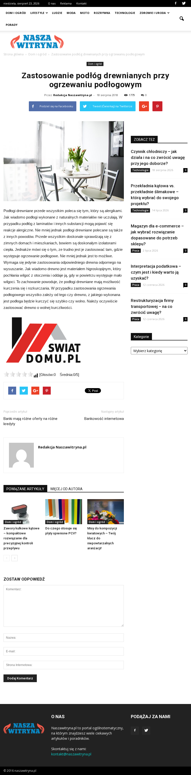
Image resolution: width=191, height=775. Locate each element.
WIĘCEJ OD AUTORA (66, 489)
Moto (84, 13)
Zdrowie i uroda (153, 13)
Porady (11, 25)
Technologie (125, 13)
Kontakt (81, 3)
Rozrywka (102, 13)
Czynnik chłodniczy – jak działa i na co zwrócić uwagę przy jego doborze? (158, 157)
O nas (51, 3)
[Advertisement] (129, 41)
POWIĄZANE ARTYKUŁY (25, 489)
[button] (182, 19)
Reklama (66, 3)
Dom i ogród (16, 13)
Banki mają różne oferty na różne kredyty (30, 421)
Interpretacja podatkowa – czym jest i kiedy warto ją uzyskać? (156, 272)
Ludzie (57, 13)
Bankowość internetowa (104, 418)
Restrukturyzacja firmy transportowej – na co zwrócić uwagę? (152, 306)
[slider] (18, 374)
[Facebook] (175, 3)
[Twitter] (184, 3)
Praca (135, 250)
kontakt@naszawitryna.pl (71, 754)
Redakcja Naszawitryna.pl (72, 95)
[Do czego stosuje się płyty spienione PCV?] (63, 511)
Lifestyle (37, 13)
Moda (71, 13)
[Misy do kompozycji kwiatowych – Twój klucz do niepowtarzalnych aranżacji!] (105, 511)
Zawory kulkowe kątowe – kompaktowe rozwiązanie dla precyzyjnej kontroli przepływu (21, 538)
